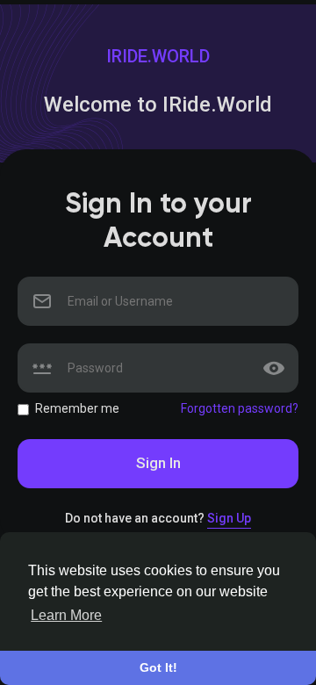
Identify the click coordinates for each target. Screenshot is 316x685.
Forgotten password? (239, 408)
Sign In (158, 463)
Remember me (77, 408)
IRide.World (158, 56)
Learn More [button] (66, 615)
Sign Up (229, 518)
